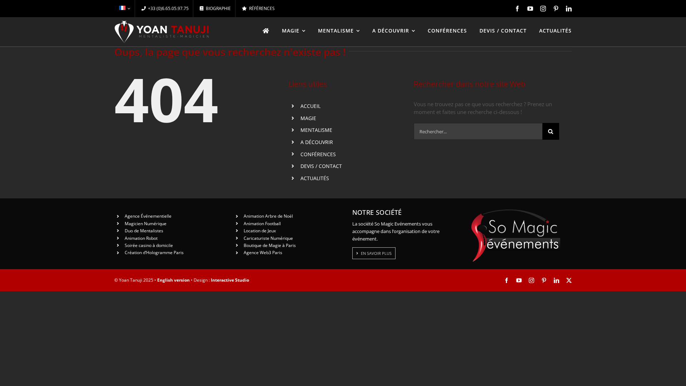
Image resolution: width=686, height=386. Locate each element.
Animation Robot (141, 238)
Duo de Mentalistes (144, 231)
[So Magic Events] (515, 211)
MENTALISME (316, 130)
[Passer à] (124, 8)
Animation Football (262, 224)
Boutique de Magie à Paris (270, 245)
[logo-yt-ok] (161, 23)
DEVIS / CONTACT (321, 166)
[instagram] (543, 8)
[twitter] (569, 280)
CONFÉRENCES (318, 154)
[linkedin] (569, 8)
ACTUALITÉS (314, 178)
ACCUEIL (310, 106)
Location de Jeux (260, 231)
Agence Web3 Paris (263, 252)
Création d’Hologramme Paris (154, 252)
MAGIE (308, 118)
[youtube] (530, 8)
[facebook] (517, 8)
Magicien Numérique (145, 224)
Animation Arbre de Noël (268, 216)
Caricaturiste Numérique (268, 238)
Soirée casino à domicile (149, 245)
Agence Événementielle (148, 216)
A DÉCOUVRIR (316, 142)
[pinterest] (556, 8)
